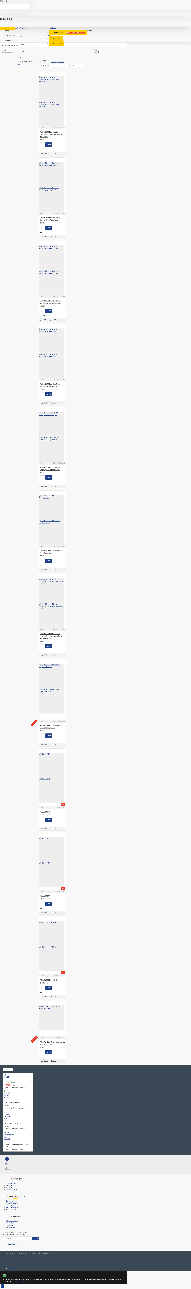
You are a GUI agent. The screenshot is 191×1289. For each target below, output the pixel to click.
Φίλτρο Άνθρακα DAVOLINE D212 (14, 1123)
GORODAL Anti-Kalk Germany (13, 1102)
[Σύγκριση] (44, 148)
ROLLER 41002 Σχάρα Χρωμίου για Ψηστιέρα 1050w (52, 1043)
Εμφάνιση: (70, 65)
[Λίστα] (44, 62)
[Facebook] (7, 1159)
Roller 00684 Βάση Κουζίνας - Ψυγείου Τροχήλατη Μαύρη (50, 385)
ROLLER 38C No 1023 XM (49, 980)
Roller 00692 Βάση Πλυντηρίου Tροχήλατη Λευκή (51, 552)
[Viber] (7, 1164)
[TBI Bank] (9, 1269)
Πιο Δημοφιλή (8, 1069)
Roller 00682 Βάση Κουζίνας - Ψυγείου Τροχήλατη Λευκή (50, 219)
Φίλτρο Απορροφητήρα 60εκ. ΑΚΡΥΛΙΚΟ (16, 1144)
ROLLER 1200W (45, 896)
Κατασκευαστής (8, 45)
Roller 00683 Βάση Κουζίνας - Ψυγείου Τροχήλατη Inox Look (50, 302)
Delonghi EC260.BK (10, 1082)
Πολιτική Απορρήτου (19, 1281)
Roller (17, 45)
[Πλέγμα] (40, 62)
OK (4, 1274)
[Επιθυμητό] (41, 148)
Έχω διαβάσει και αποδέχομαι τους (13, 1243)
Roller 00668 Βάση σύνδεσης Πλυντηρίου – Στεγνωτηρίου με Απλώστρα (51, 134)
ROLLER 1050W (45, 812)
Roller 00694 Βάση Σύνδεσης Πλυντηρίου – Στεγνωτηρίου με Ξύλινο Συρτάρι (51, 636)
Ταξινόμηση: (41, 65)
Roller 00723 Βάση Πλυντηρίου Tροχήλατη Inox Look (51, 727)
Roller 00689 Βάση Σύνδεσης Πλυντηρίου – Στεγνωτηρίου (50, 468)
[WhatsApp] (7, 1169)
